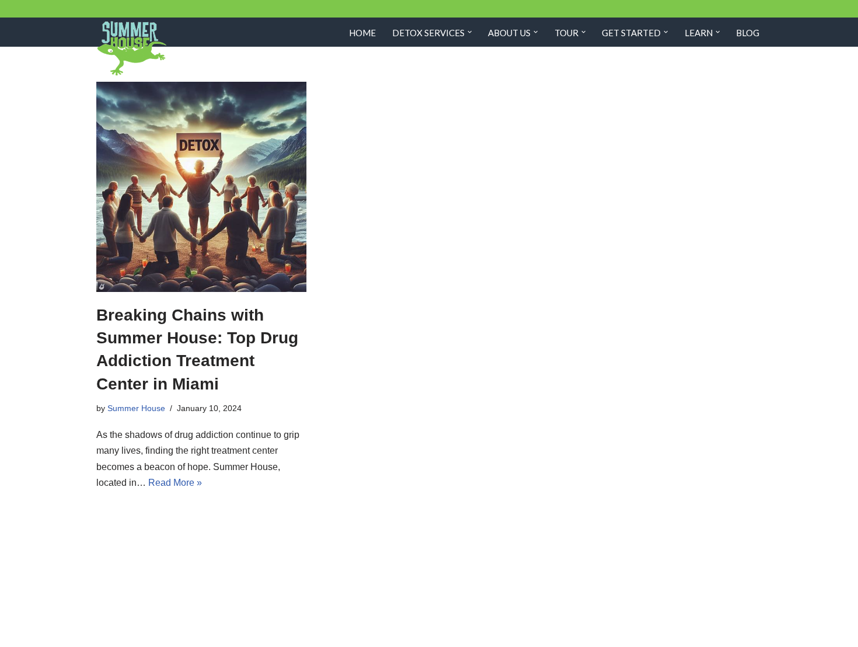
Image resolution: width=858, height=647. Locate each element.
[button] (470, 32)
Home (362, 32)
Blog (747, 32)
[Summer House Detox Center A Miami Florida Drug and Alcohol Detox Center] (131, 48)
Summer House (136, 408)
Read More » (175, 483)
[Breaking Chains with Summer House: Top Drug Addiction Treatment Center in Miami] (201, 187)
